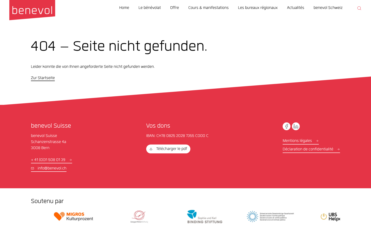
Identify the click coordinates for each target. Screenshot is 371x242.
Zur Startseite (43, 78)
